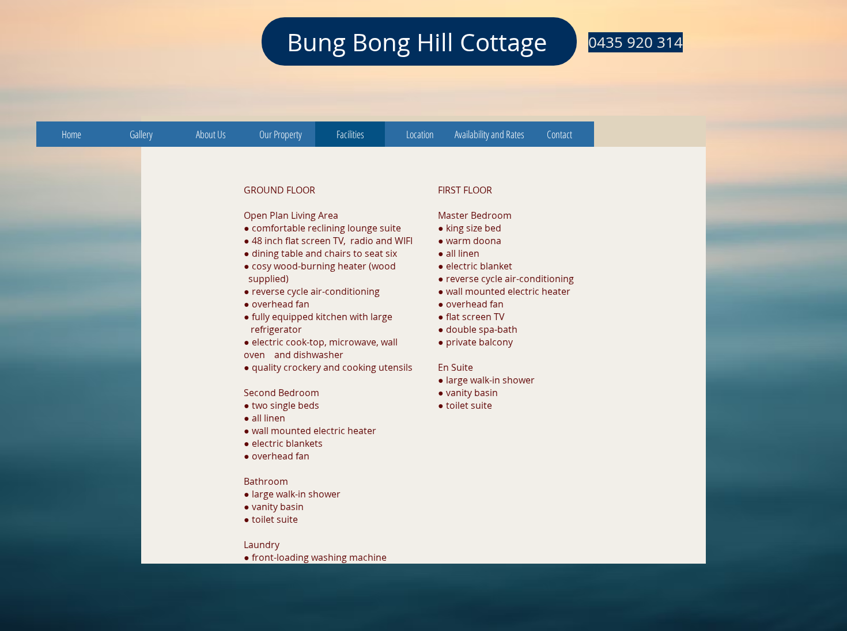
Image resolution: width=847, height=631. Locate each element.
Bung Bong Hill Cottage (417, 42)
